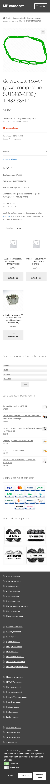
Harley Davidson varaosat (17, 606)
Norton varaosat (13, 687)
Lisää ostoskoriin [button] (13, 276)
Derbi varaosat (12, 596)
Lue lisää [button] (8, 760)
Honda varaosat (13, 611)
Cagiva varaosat (13, 591)
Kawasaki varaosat (14, 626)
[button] (43, 32)
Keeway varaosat (13, 631)
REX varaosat (12, 712)
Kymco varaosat (13, 641)
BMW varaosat (12, 586)
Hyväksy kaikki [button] (39, 775)
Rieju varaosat (12, 707)
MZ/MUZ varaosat (14, 682)
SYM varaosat (12, 742)
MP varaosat (13, 5)
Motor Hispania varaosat (17, 666)
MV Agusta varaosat (14, 677)
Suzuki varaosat (13, 737)
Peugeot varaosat (14, 692)
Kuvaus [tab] (6, 151)
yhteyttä (6, 216)
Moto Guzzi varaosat (15, 656)
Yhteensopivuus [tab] (10, 159)
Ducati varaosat (13, 601)
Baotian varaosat (13, 581)
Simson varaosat (13, 727)
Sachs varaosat (12, 717)
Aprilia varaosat (13, 576)
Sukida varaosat (13, 732)
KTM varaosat (12, 636)
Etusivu (8, 18)
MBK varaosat (12, 651)
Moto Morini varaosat (15, 661)
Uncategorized (19, 18)
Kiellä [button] (10, 776)
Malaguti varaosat (14, 646)
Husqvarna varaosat (15, 616)
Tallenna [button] (25, 776)
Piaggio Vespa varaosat (16, 697)
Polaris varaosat (13, 702)
